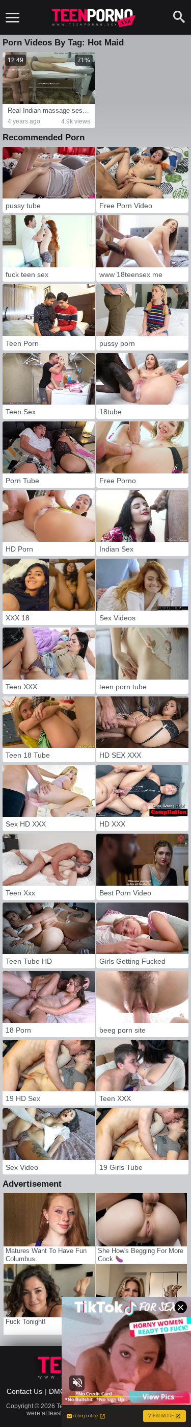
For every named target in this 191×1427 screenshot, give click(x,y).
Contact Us (24, 1391)
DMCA (59, 1391)
